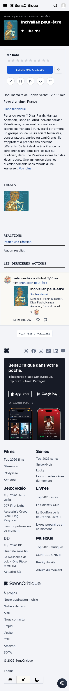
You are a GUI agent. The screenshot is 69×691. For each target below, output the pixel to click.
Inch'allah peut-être (39, 16)
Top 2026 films (14, 459)
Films (23, 16)
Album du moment (49, 570)
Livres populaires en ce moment (50, 527)
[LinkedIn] (56, 352)
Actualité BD (12, 572)
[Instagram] (41, 352)
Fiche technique (15, 109)
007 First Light (14, 505)
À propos (10, 593)
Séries (42, 451)
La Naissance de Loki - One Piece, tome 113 (16, 561)
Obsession (11, 466)
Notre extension (15, 606)
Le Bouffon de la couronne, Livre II (48, 515)
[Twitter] (26, 352)
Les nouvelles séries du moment (50, 478)
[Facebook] (33, 352)
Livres (42, 488)
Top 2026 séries (47, 458)
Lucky (40, 470)
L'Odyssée (11, 473)
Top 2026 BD (13, 545)
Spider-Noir (44, 464)
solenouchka (22, 278)
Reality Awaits (45, 562)
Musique (44, 538)
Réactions (13, 235)
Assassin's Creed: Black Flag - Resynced (16, 516)
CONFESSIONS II (48, 555)
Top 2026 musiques (49, 547)
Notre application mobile (21, 599)
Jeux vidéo (15, 488)
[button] (63, 5)
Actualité (10, 480)
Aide (7, 613)
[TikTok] (48, 352)
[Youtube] (63, 352)
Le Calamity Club (47, 505)
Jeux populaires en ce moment (17, 528)
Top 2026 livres (47, 497)
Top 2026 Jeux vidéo (14, 497)
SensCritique (11, 16)
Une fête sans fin (16, 551)
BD (7, 538)
